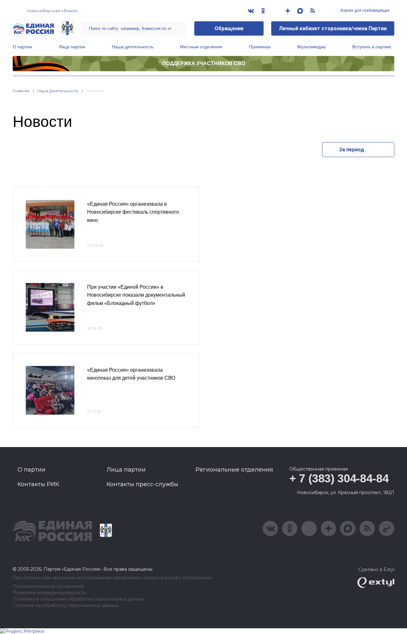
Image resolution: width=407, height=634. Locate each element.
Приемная (260, 46)
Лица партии (72, 46)
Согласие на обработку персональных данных (66, 605)
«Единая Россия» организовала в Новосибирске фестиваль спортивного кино (133, 212)
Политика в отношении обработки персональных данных (79, 599)
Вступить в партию (371, 46)
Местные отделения (201, 46)
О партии (22, 46)
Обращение (229, 28)
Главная (21, 90)
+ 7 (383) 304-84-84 (339, 478)
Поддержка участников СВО (203, 63)
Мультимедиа (311, 46)
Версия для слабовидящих (365, 10)
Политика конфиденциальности (49, 593)
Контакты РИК (38, 484)
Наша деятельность (132, 46)
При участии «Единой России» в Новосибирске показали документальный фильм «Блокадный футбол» (136, 295)
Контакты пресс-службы (142, 484)
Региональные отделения (234, 469)
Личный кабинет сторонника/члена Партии (333, 28)
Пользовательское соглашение (48, 586)
